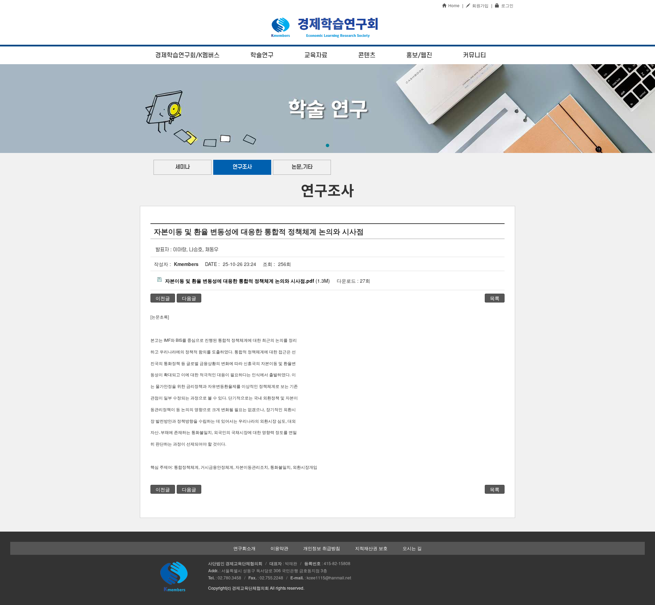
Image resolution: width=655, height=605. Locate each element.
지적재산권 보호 (371, 548)
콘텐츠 (367, 55)
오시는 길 (412, 548)
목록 (494, 298)
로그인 (506, 5)
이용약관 (279, 548)
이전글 (163, 298)
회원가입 (479, 5)
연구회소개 (244, 548)
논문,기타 (302, 167)
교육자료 (316, 55)
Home (453, 5)
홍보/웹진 (419, 55)
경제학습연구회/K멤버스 (187, 55)
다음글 (189, 298)
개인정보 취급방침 (321, 548)
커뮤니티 (474, 55)
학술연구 (262, 55)
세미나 (182, 167)
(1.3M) (247, 280)
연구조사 (242, 167)
